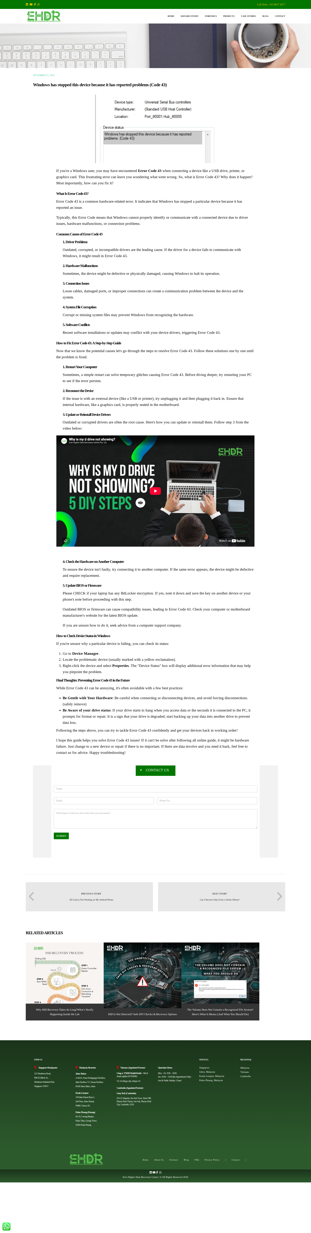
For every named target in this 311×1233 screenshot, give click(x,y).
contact (61, 753)
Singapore (204, 1067)
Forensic (173, 1160)
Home (146, 1160)
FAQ (197, 1160)
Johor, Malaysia (207, 1072)
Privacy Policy (212, 1160)
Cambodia (245, 1076)
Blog (186, 1160)
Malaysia (244, 1068)
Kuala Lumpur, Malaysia (211, 1076)
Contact (236, 1160)
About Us (159, 1160)
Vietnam (244, 1072)
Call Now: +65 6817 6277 (271, 4)
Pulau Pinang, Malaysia (211, 1080)
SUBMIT (61, 835)
